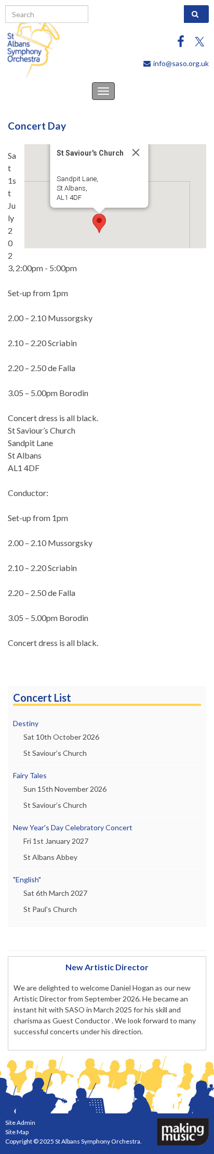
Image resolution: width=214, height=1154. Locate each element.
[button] (99, 223)
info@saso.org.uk (181, 63)
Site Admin (20, 1122)
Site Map (17, 1132)
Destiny (25, 723)
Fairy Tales (30, 775)
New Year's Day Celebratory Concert (72, 827)
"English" (27, 879)
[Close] (136, 152)
